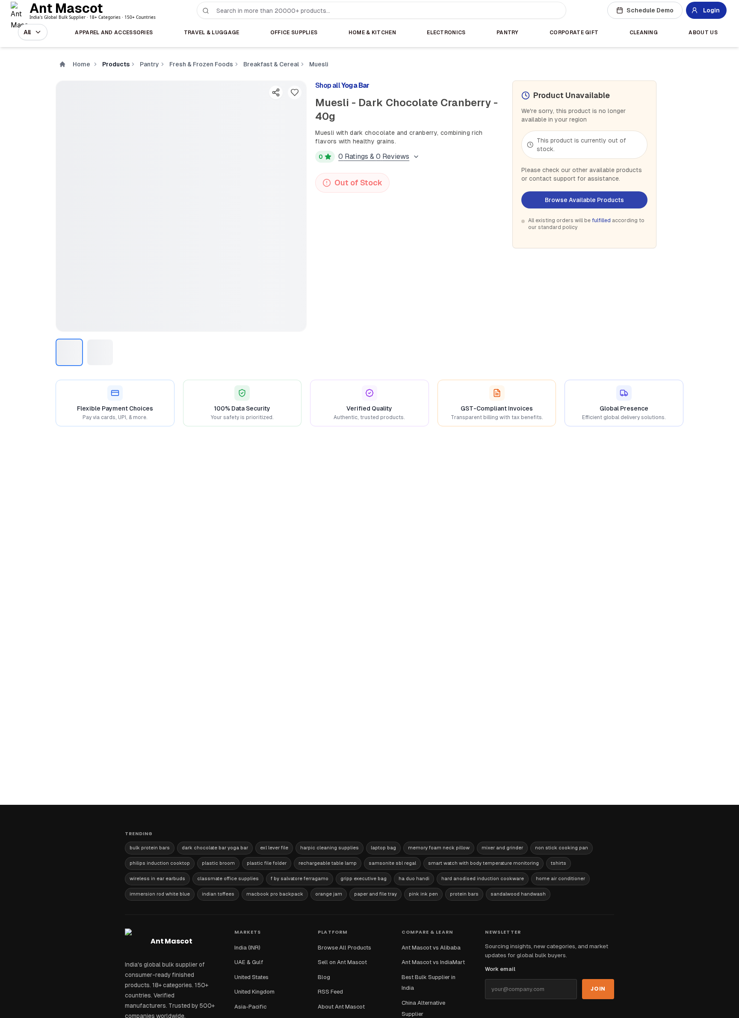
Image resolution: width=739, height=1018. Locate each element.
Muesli (318, 64)
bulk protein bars (150, 847)
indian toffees (218, 893)
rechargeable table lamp (328, 863)
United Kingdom (254, 991)
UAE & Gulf (248, 962)
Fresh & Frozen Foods (201, 64)
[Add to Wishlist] (295, 92)
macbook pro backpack (274, 893)
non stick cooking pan (561, 847)
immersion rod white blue (160, 893)
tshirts (558, 863)
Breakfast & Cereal (271, 64)
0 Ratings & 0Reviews (373, 156)
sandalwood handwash (518, 893)
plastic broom (218, 863)
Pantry (149, 64)
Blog (324, 977)
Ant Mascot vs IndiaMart (433, 962)
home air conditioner (560, 878)
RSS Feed (330, 991)
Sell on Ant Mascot (342, 962)
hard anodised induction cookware (482, 878)
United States (251, 977)
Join (598, 988)
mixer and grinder (502, 847)
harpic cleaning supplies (329, 847)
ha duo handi (414, 878)
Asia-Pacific (250, 1006)
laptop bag (383, 847)
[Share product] (276, 92)
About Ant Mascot (341, 1006)
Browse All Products (344, 947)
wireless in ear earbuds (157, 878)
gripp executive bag (363, 878)
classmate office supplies (228, 878)
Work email (500, 969)
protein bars (464, 893)
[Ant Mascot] (21, 10)
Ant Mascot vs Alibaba (431, 947)
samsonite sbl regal (392, 863)
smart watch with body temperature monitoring (483, 863)
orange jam (328, 893)
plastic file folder (267, 863)
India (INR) (247, 947)
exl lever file (274, 847)
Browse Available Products (584, 199)
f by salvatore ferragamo (299, 878)
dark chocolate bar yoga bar (215, 847)
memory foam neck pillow (439, 847)
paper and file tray (375, 893)
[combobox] (387, 10)
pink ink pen (423, 893)
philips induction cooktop (160, 863)
